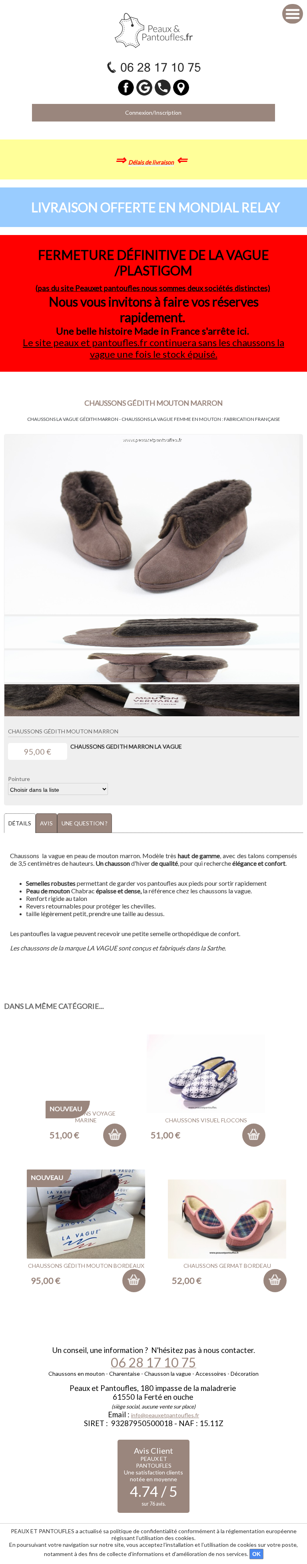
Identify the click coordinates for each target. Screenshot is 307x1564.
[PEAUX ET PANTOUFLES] (154, 30)
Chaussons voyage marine (86, 1117)
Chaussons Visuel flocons (206, 1120)
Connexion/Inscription (153, 112)
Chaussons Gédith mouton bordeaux (86, 1265)
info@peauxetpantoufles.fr (165, 1415)
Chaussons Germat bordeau (227, 1265)
